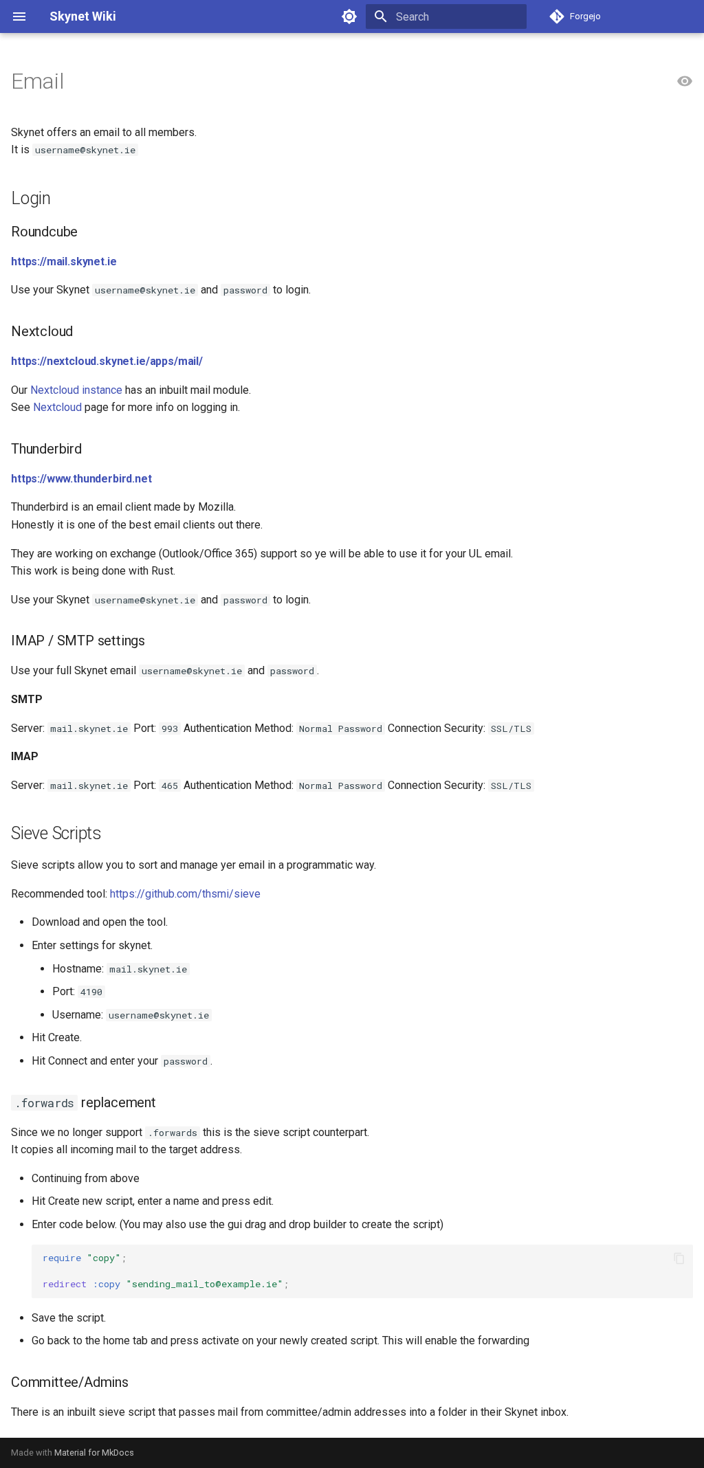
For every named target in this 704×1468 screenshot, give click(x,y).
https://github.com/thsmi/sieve (185, 893)
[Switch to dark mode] (349, 16)
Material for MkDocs (94, 1452)
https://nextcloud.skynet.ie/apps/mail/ (107, 361)
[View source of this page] (684, 82)
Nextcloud (57, 407)
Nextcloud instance (76, 390)
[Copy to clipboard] (679, 1258)
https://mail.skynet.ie (63, 261)
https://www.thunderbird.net (81, 478)
